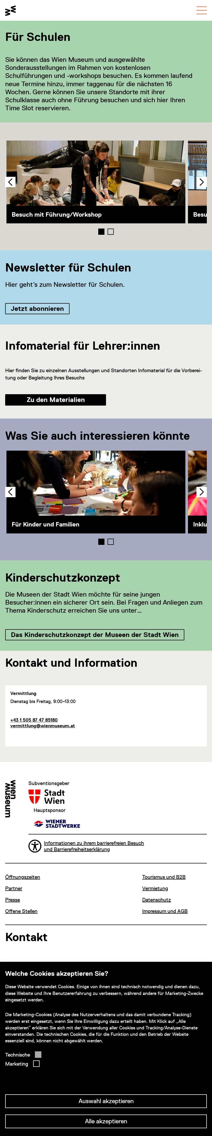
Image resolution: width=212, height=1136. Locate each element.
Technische (17, 1055)
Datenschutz (156, 900)
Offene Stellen (21, 911)
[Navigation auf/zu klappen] (201, 10)
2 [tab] (110, 231)
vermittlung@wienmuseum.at (42, 725)
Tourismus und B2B (164, 877)
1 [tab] (101, 231)
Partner (13, 888)
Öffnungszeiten (22, 877)
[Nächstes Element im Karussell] (201, 182)
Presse (12, 900)
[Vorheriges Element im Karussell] (10, 182)
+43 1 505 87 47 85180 (34, 720)
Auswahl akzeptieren (106, 1100)
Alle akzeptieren (106, 1121)
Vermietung (155, 888)
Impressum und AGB (165, 911)
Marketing (16, 1064)
